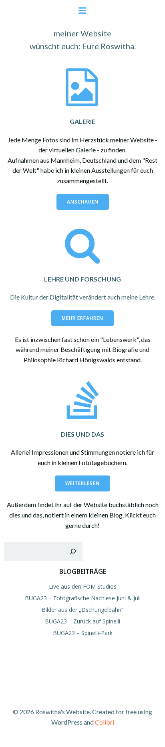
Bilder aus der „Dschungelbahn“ (82, 609)
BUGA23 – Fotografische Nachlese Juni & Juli (83, 598)
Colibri (104, 722)
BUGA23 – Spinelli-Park (83, 633)
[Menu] (82, 11)
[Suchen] (72, 551)
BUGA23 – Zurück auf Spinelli (82, 621)
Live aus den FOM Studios (83, 586)
